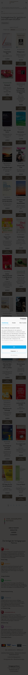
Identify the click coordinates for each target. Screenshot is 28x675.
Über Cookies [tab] (22, 322)
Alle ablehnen (14, 355)
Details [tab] (14, 322)
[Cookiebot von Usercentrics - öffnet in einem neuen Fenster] (20, 319)
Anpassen (13, 351)
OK (14, 347)
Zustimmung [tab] (5, 322)
